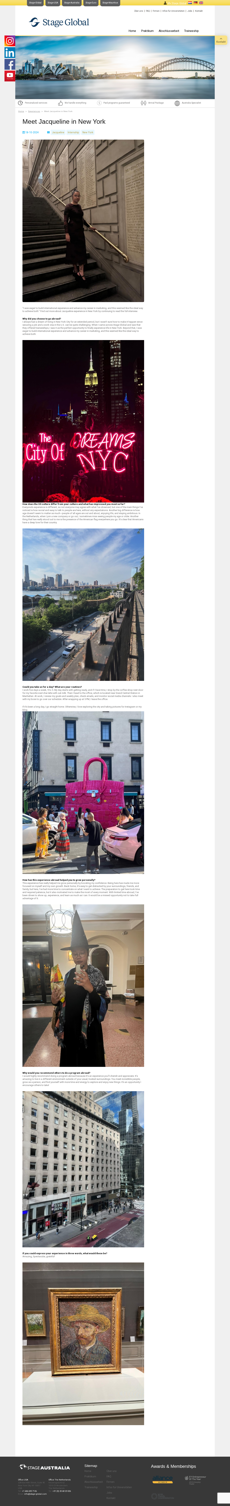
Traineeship (191, 31)
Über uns (138, 11)
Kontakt (199, 11)
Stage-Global (35, 2)
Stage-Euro (91, 2)
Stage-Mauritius (110, 2)
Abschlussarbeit (169, 31)
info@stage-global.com (35, 1494)
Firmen (156, 11)
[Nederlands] (190, 2)
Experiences (34, 111)
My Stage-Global (177, 3)
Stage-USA (53, 2)
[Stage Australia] (59, 22)
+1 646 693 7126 (29, 1491)
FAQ (148, 11)
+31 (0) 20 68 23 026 (61, 1491)
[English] (201, 2)
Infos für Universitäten (173, 11)
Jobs (189, 11)
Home (132, 31)
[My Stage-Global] (165, 3)
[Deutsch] (195, 2)
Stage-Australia (71, 2)
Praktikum (147, 31)
